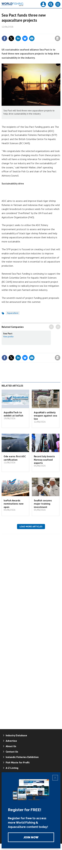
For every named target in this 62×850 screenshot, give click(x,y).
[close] (60, 31)
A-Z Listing (12, 767)
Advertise (11, 740)
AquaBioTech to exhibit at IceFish (13, 414)
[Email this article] (32, 38)
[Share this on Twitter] (11, 38)
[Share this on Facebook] (4, 38)
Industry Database (16, 735)
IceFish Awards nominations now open (14, 504)
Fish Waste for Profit (18, 762)
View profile (8, 336)
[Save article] (57, 38)
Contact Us (12, 751)
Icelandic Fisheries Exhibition (22, 757)
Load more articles (31, 526)
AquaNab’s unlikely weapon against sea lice (45, 415)
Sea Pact (7, 333)
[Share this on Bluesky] (25, 38)
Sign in (20, 31)
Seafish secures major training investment (43, 504)
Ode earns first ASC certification (15, 458)
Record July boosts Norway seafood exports (44, 459)
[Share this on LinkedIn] (18, 38)
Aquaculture (12, 313)
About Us (11, 746)
